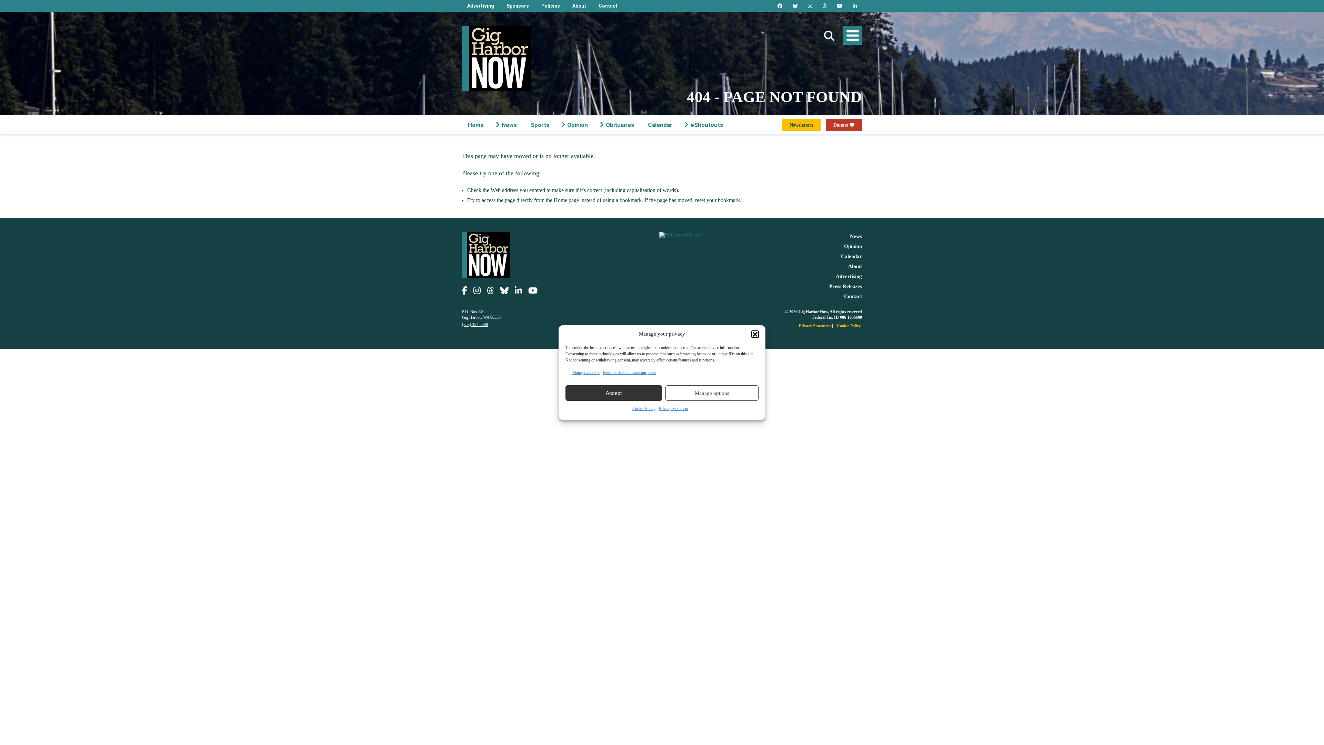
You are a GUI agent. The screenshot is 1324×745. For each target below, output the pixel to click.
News (509, 124)
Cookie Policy (643, 408)
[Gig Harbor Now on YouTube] (839, 6)
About (579, 6)
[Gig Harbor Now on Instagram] (810, 6)
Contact (608, 6)
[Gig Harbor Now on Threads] (824, 6)
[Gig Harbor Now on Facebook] (780, 6)
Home (476, 124)
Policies (550, 6)
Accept (614, 393)
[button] (755, 334)
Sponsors (517, 6)
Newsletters (801, 125)
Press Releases (845, 286)
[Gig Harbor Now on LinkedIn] (854, 6)
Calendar (660, 124)
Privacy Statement (673, 408)
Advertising (480, 6)
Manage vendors (586, 372)
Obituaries (620, 124)
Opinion (577, 124)
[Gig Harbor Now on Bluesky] (795, 6)
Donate (841, 125)
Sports (540, 124)
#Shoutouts (706, 124)
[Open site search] (829, 36)
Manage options (712, 393)
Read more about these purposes (629, 372)
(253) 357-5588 (475, 324)
